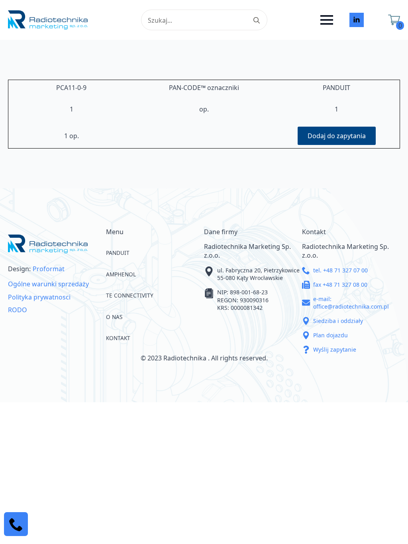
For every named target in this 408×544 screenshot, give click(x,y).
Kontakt (118, 338)
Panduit (117, 252)
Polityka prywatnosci (39, 297)
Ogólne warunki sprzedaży (48, 284)
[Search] (256, 20)
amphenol (121, 274)
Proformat (49, 268)
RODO (17, 309)
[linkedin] (356, 20)
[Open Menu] (326, 20)
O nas (114, 317)
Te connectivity (129, 295)
